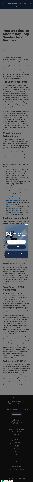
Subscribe (16, 247)
